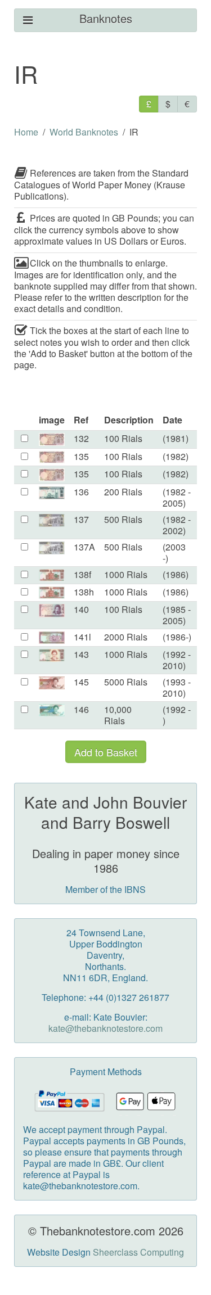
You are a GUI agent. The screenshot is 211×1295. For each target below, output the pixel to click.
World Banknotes (84, 132)
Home (26, 132)
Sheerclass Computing (138, 1252)
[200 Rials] (52, 491)
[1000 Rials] (52, 573)
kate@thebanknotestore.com (105, 1028)
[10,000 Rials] (52, 709)
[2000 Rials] (52, 636)
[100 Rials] (52, 438)
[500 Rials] (52, 519)
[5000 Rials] (52, 681)
